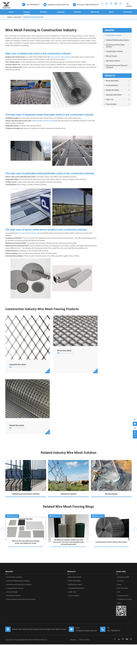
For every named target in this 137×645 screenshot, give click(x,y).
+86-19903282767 (33, 5)
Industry (26, 12)
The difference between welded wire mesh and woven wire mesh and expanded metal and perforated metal (68, 542)
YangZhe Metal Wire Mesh (23, 640)
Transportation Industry (114, 51)
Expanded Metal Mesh (114, 95)
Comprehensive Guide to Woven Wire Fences (111, 542)
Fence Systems (111, 104)
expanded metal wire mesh (44, 121)
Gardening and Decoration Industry (115, 46)
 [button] (134, 529)
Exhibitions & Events (124, 599)
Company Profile (122, 577)
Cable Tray (110, 99)
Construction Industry (33, 17)
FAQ (118, 592)
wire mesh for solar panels (60, 57)
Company (60, 12)
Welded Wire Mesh (16, 425)
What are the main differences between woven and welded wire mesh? (26, 542)
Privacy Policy (84, 640)
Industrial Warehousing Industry (117, 40)
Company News (122, 596)
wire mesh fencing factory (27, 233)
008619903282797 (92, 5)
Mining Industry (111, 56)
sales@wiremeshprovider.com (58, 5)
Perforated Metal (112, 85)
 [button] (3, 529)
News (111, 12)
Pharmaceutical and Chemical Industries (116, 66)
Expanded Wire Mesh (17, 364)
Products (43, 12)
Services (77, 12)
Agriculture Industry (113, 61)
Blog (118, 603)
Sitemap (73, 640)
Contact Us (127, 12)
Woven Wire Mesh (64, 351)
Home (11, 12)
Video (118, 584)
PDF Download (122, 588)
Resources (95, 12)
